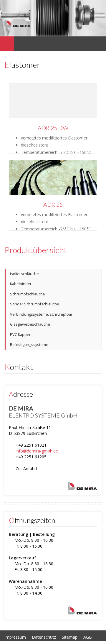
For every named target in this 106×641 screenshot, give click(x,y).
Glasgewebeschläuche (30, 324)
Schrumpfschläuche (27, 294)
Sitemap (69, 637)
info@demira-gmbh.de (37, 451)
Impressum (15, 637)
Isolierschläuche (24, 273)
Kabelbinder (21, 283)
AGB (87, 637)
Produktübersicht (35, 250)
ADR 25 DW (53, 128)
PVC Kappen (21, 334)
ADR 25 (53, 204)
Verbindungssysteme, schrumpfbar (41, 314)
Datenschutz (44, 637)
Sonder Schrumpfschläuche (34, 304)
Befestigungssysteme (29, 344)
